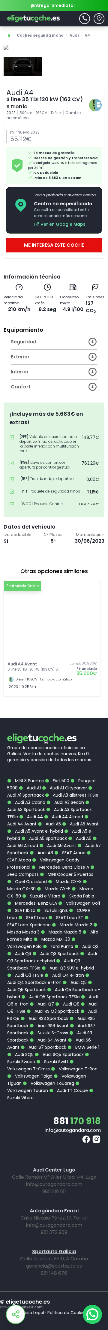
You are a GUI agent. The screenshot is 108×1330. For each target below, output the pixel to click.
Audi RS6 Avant (52, 1026)
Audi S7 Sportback (46, 1047)
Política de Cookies (67, 1313)
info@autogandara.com (73, 1130)
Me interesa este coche (54, 245)
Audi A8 (44, 853)
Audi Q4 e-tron (67, 975)
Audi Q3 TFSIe (28, 975)
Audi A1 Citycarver (68, 788)
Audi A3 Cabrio (29, 802)
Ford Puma (61, 946)
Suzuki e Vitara (44, 896)
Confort (21, 386)
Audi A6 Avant (61, 846)
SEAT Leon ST (69, 918)
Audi (74, 35)
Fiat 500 (60, 781)
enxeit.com (32, 1307)
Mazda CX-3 (68, 882)
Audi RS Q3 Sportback (56, 1011)
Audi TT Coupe (72, 1090)
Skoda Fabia (81, 896)
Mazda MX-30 (55, 939)
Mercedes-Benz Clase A (63, 867)
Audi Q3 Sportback (59, 954)
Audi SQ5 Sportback (62, 1054)
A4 (87, 35)
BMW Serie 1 (86, 1047)
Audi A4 (34, 817)
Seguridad (23, 341)
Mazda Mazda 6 (64, 932)
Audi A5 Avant (84, 824)
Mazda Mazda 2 (75, 925)
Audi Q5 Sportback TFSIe (54, 997)
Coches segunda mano (40, 35)
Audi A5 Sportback (47, 838)
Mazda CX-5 (57, 889)
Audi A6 (83, 838)
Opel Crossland (30, 882)
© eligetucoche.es (25, 1302)
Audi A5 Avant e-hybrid (38, 831)
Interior (20, 371)
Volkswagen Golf (82, 903)
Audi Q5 (78, 982)
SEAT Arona (73, 853)
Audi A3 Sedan (68, 802)
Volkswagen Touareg (51, 1083)
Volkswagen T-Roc (78, 1069)
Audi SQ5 (24, 1054)
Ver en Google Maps (63, 224)
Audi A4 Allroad (67, 817)
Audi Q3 (22, 954)
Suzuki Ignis (55, 910)
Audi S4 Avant (51, 1040)
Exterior (20, 356)
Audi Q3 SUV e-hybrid (71, 968)
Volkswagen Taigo (33, 1076)
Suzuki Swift (55, 1062)
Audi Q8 (71, 1004)
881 (77, 1120)
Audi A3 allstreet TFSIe (75, 795)
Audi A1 (33, 788)
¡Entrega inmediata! (53, 5)
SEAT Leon (36, 918)
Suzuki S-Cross (52, 1033)
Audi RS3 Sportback (47, 1018)
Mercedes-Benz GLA (35, 903)
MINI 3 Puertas (29, 781)
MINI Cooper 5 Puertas (69, 874)
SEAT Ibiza (24, 910)
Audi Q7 (45, 1004)
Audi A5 (52, 824)
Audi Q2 (89, 946)
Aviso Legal (32, 1313)
